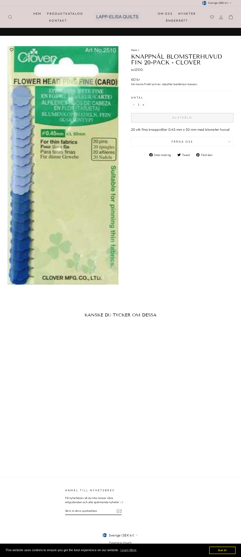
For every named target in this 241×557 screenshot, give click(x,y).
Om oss (165, 13)
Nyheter (187, 13)
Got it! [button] (222, 550)
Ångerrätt (177, 20)
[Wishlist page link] (212, 17)
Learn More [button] (128, 550)
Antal (137, 97)
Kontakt (58, 20)
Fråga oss (182, 141)
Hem (37, 13)
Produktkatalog (65, 13)
